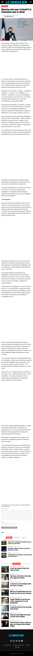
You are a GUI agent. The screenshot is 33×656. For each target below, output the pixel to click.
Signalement (17, 647)
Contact (27, 645)
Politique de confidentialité (18, 645)
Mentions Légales (7, 645)
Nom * (2, 522)
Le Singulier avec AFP (9, 16)
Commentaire (5, 508)
